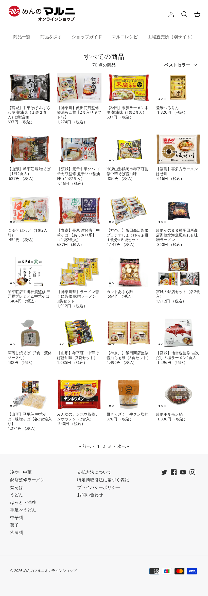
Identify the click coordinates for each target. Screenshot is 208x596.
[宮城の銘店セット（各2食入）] (178, 272)
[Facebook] (174, 472)
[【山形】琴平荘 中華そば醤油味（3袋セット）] (79, 333)
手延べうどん (23, 510)
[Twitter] (164, 472)
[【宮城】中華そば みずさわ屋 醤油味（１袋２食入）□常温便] (30, 88)
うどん (16, 495)
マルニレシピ (125, 37)
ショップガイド (87, 37)
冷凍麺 (16, 532)
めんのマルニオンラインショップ (50, 570)
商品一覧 (21, 37)
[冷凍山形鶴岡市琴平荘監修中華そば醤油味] (129, 149)
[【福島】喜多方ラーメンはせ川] (178, 149)
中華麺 (16, 517)
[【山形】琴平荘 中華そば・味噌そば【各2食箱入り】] (30, 394)
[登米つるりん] (178, 88)
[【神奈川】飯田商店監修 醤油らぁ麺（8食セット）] (129, 333)
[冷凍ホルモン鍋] (178, 394)
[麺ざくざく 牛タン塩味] (129, 394)
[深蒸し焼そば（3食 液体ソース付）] (30, 333)
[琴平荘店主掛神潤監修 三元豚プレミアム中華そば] (30, 272)
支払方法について (94, 472)
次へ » (123, 446)
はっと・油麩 (23, 502)
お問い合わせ (90, 495)
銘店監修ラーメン (27, 480)
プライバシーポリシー (98, 487)
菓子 (14, 525)
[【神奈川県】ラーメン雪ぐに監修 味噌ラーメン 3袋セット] (79, 272)
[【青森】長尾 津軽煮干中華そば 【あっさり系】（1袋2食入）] (79, 210)
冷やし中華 (21, 472)
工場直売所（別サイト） (171, 37)
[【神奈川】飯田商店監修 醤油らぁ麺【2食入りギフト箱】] (79, 88)
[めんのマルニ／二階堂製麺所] (43, 14)
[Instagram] (192, 472)
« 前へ (85, 446)
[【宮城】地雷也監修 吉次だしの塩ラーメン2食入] (178, 333)
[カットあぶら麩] (129, 272)
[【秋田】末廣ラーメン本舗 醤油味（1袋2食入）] (129, 88)
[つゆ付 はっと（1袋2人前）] (30, 210)
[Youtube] (183, 472)
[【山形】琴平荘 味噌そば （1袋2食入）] (30, 149)
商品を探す (51, 37)
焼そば (16, 487)
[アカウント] (171, 14)
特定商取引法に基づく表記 (103, 480)
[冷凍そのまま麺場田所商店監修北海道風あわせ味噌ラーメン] (178, 210)
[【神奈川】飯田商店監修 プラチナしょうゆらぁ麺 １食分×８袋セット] (129, 210)
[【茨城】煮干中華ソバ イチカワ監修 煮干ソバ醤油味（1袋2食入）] (79, 149)
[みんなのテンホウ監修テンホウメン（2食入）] (79, 394)
